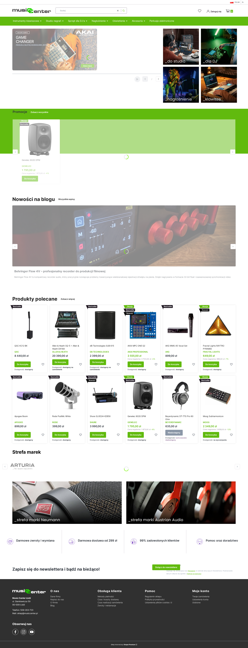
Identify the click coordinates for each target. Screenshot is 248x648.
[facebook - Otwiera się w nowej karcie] (15, 631)
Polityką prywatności (194, 573)
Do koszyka (30, 178)
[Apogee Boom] (29, 396)
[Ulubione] (200, 11)
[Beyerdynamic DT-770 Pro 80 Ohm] (180, 396)
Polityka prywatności (154, 599)
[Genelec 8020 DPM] (40, 140)
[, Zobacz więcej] (22, 466)
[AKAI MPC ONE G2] (143, 325)
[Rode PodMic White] (67, 396)
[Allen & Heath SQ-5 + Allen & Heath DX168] (67, 325)
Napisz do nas (57, 599)
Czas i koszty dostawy (108, 599)
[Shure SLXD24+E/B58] (105, 396)
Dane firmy (55, 596)
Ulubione (196, 602)
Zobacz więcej (68, 299)
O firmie (54, 602)
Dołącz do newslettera (166, 567)
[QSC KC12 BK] (29, 325)
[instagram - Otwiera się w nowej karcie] (23, 632)
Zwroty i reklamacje (107, 605)
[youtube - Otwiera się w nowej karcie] (31, 632)
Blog (52, 605)
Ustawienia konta (200, 599)
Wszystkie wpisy (66, 199)
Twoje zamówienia (200, 596)
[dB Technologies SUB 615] (105, 325)
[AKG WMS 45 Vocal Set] (180, 325)
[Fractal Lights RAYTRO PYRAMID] (218, 325)
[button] (123, 10)
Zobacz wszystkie (39, 112)
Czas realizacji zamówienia (110, 602)
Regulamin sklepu (153, 596)
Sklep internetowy (123, 644)
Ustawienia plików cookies (157, 602)
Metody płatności (106, 596)
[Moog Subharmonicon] (218, 396)
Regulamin (191, 571)
